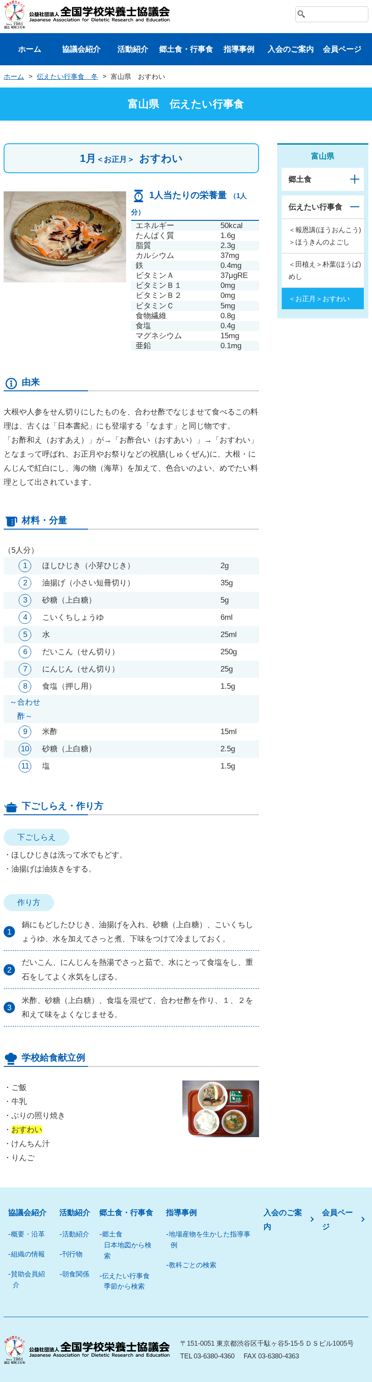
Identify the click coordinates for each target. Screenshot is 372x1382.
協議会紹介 (81, 49)
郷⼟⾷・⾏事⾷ (186, 49)
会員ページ (342, 49)
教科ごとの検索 (192, 1265)
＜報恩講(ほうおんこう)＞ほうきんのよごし (325, 236)
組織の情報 (28, 1254)
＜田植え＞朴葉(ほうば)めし (325, 270)
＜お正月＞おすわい (319, 298)
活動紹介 (132, 49)
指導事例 (239, 49)
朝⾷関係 (75, 1274)
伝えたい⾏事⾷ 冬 (67, 76)
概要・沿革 (28, 1234)
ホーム (29, 49)
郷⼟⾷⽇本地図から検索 (127, 1245)
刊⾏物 (72, 1254)
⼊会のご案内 (291, 49)
